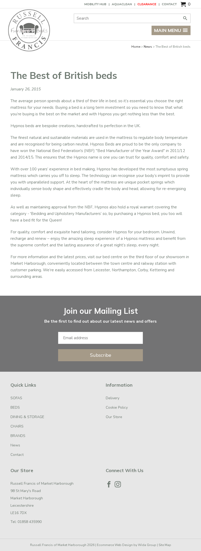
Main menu (167, 30)
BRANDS (17, 435)
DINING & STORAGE (27, 416)
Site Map (165, 545)
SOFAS (16, 398)
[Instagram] (118, 484)
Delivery (112, 398)
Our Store (114, 416)
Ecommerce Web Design (115, 545)
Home (135, 47)
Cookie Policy (117, 407)
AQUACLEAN (122, 4)
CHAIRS (17, 426)
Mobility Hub (95, 4)
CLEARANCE (146, 4)
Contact (169, 4)
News (148, 47)
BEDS (15, 407)
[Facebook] (109, 484)
